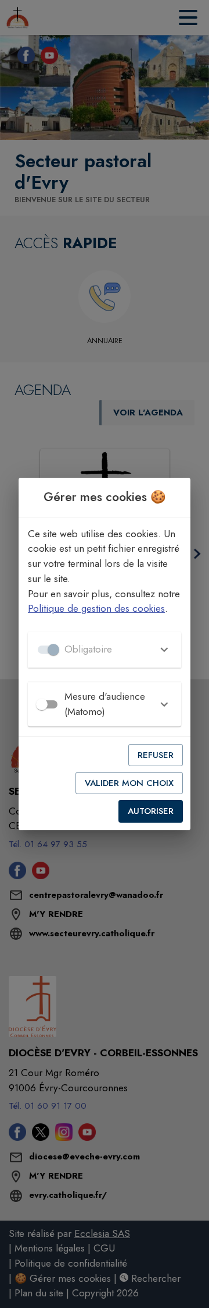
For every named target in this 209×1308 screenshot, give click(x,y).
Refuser (156, 755)
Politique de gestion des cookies (96, 608)
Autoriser (151, 811)
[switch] (42, 704)
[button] (104, 650)
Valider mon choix (129, 783)
